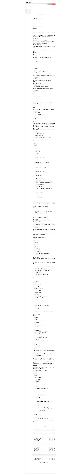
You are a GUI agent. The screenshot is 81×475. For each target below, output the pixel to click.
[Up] (52, 22)
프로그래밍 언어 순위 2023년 (36, 447)
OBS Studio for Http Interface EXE (37, 449)
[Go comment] (53, 22)
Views (54, 437)
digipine (49, 438)
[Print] (54, 22)
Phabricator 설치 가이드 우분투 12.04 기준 (37, 439)
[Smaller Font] (51, 22)
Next (47, 462)
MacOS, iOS (27, 9)
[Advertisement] (28, 18)
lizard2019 (50, 449)
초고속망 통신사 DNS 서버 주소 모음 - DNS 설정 (38, 450)
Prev (40, 462)
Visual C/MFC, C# (27, 12)
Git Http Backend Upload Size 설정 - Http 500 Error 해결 (39, 458)
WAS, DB (26, 13)
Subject (41, 437)
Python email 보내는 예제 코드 (36, 448)
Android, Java (27, 10)
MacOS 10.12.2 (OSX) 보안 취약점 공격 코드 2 (38, 438)
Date (52, 437)
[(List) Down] (53, 428)
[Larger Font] (50, 22)
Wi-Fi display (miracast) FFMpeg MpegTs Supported (38, 440)
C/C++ (26, 11)
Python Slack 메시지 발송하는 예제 (37, 459)
